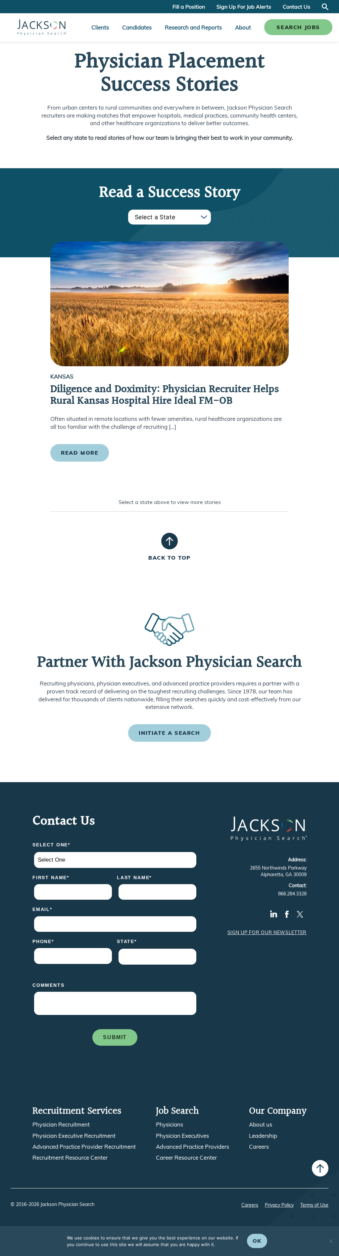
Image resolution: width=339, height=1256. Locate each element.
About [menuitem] (243, 27)
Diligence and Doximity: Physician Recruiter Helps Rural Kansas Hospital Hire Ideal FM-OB (164, 395)
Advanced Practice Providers (192, 1146)
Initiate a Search (169, 732)
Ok (257, 1240)
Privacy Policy (279, 1205)
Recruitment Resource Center (70, 1157)
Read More (79, 452)
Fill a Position (188, 6)
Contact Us (296, 6)
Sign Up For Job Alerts (244, 6)
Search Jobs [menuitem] (298, 27)
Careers (259, 1146)
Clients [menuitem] (100, 27)
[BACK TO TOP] (169, 541)
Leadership (263, 1135)
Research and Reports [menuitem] (193, 27)
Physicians (169, 1124)
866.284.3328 (292, 894)
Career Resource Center (186, 1157)
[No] (330, 1241)
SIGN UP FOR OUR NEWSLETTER (267, 932)
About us (260, 1124)
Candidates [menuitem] (137, 27)
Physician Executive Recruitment (74, 1135)
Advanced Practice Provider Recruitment (84, 1146)
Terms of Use (314, 1205)
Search (325, 6)
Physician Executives (182, 1135)
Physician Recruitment (61, 1124)
